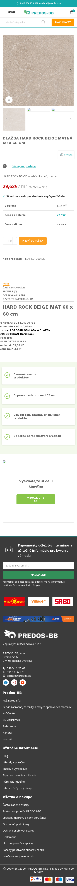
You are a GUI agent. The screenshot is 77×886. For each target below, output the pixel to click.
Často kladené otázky (16, 805)
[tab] (6, 284)
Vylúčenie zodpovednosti (18, 856)
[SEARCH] (43, 22)
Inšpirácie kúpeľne (14, 781)
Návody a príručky (14, 762)
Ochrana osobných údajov (26, 585)
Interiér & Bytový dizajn (17, 788)
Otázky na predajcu (24, 166)
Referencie (9, 726)
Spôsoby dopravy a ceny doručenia (24, 817)
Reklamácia (9, 837)
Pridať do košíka (32, 240)
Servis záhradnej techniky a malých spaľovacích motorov (37, 707)
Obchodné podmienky (16, 824)
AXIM (39, 871)
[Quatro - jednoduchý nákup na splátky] (38, 618)
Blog (5, 756)
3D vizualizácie (12, 720)
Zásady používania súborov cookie (24, 850)
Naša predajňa (12, 700)
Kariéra (7, 732)
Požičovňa (9, 713)
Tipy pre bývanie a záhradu (19, 775)
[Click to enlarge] (9, 99)
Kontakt (7, 739)
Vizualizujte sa (35, 499)
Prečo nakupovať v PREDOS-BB (22, 811)
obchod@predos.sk (50, 3)
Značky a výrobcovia (15, 768)
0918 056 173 (27, 3)
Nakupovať (63, 22)
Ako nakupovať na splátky (18, 843)
